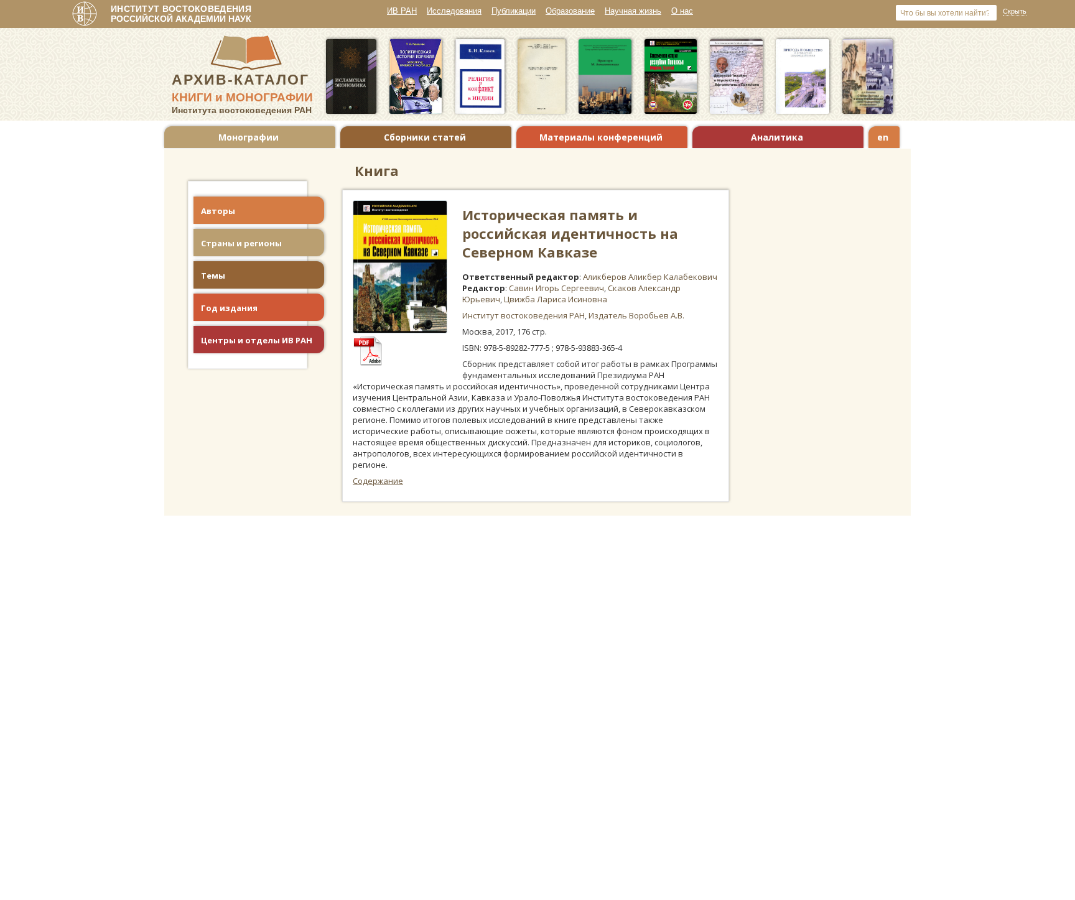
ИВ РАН (402, 11)
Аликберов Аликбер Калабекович (650, 276)
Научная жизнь (633, 11)
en (882, 137)
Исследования (454, 11)
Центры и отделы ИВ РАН (256, 340)
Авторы (218, 210)
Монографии (248, 137)
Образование (570, 11)
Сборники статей (425, 137)
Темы (213, 275)
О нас (682, 11)
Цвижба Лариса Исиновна (555, 299)
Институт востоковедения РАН (523, 315)
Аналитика (777, 137)
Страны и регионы (241, 243)
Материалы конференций (601, 137)
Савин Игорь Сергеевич (556, 288)
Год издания (229, 307)
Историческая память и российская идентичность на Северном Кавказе (570, 233)
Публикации (513, 11)
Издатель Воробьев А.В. (636, 315)
